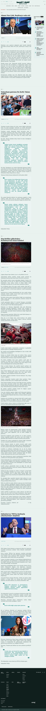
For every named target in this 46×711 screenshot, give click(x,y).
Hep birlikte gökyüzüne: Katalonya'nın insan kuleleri (12, 239)
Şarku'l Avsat (6, 119)
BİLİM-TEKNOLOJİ (37, 5)
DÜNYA (13, 5)
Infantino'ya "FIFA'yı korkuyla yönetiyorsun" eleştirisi (13, 515)
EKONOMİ (22, 5)
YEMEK (7, 696)
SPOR (33, 5)
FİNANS (24, 677)
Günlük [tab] (42, 16)
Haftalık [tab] (42, 17)
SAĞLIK (7, 684)
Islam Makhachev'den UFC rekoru (39, 48)
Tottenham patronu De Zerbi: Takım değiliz (13, 9)
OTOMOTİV (24, 675)
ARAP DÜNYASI (8, 5)
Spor (2, 12)
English (4, 1)
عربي (1, 1)
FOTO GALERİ (3, 700)
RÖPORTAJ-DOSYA (20, 7)
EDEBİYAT (7, 692)
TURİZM (24, 679)
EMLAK (24, 678)
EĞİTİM (7, 685)
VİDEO (2, 703)
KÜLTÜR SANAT (7, 687)
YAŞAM (30, 5)
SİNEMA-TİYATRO (7, 689)
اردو (8, 1)
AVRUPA (7, 675)
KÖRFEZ (16, 5)
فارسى (11, 1)
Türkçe (7, 1)
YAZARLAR (26, 5)
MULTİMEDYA (26, 7)
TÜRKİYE (19, 5)
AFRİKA (7, 677)
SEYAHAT (7, 693)
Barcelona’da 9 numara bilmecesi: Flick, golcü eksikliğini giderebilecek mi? (40, 33)
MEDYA (7, 690)
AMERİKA (7, 674)
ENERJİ (23, 674)
